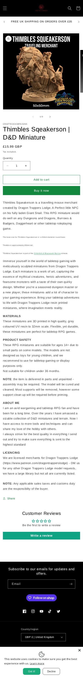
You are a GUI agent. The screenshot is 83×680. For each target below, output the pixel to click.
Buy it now (41, 190)
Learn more (37, 663)
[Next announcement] (79, 22)
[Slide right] (50, 116)
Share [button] (11, 498)
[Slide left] (33, 116)
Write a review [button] (41, 535)
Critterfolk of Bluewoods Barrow (47, 253)
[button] (5, 8)
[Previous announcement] (4, 22)
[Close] (79, 650)
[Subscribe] (71, 584)
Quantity (8, 158)
